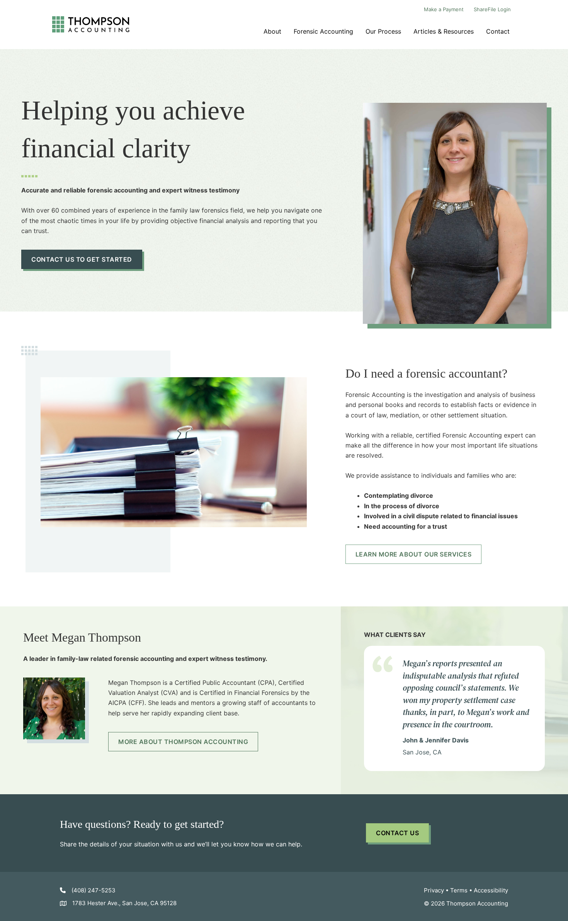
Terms (459, 890)
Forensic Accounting (323, 31)
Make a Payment (444, 9)
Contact (498, 31)
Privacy (434, 890)
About (272, 31)
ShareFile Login (492, 9)
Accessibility (491, 890)
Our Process (383, 31)
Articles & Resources (443, 31)
